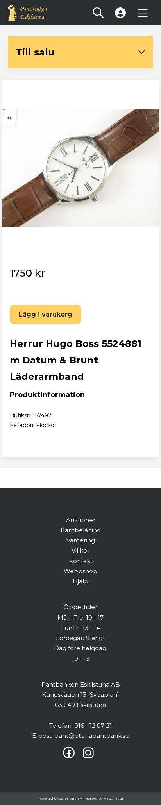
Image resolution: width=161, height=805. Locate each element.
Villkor (80, 550)
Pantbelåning (81, 530)
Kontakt (81, 561)
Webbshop (80, 571)
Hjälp (80, 581)
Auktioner (80, 520)
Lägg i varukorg (45, 314)
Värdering (80, 540)
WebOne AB (113, 798)
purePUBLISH (70, 798)
